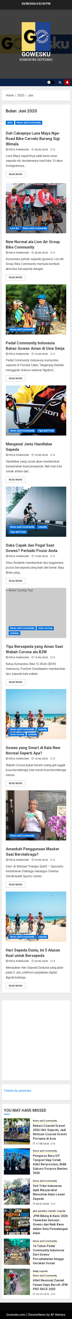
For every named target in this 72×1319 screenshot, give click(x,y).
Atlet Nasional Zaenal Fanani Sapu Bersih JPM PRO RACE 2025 (50, 1285)
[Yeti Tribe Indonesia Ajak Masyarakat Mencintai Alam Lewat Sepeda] (17, 1191)
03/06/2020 (41, 860)
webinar (14, 633)
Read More (15, 174)
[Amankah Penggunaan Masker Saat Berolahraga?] (36, 815)
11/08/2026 (42, 1143)
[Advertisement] (36, 1040)
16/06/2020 (41, 354)
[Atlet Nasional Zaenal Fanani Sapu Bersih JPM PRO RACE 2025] (17, 1282)
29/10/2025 (42, 1294)
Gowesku (36, 54)
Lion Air (14, 228)
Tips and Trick (46, 430)
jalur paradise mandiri (44, 1211)
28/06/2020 (41, 149)
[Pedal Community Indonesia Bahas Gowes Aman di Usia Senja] (36, 309)
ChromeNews (37, 1314)
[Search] (60, 82)
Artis (10, 122)
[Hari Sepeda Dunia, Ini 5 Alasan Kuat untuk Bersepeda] (36, 917)
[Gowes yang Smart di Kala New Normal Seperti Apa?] (36, 714)
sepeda (42, 527)
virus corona (45, 628)
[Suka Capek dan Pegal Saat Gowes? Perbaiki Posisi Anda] (36, 512)
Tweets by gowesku (17, 1090)
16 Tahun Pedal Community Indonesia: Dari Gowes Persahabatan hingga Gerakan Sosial (49, 1254)
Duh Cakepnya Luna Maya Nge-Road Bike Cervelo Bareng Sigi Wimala (33, 138)
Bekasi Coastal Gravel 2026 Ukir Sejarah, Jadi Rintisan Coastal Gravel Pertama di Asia (50, 1132)
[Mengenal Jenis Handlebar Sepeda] (36, 410)
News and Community (29, 122)
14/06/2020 (41, 758)
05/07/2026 (42, 1204)
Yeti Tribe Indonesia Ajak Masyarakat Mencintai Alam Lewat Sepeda (49, 1192)
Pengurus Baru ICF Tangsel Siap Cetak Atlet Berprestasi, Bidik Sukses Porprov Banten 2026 (50, 1164)
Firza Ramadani (19, 149)
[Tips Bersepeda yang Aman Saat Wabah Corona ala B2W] (36, 613)
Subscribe (67, 82)
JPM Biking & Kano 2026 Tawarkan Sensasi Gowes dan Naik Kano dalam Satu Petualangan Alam (50, 1224)
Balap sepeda (40, 1271)
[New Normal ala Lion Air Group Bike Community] (36, 208)
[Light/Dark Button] (51, 82)
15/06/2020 (41, 556)
